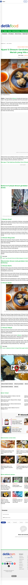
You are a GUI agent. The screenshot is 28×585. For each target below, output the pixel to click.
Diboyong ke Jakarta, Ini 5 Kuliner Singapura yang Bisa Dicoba (7, 467)
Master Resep (18, 33)
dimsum (14, 98)
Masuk (25, 1)
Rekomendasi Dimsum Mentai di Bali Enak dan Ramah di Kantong (11, 404)
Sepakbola (21, 565)
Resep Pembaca (16, 31)
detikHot (20, 562)
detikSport (21, 564)
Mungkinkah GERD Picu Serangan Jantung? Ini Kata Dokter (18, 501)
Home (5, 31)
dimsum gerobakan (18, 383)
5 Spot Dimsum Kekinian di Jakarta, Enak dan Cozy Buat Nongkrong (10, 396)
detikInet (20, 560)
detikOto (20, 567)
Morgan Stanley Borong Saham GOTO (17, 486)
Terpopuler (4, 33)
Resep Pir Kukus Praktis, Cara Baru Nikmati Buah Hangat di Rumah (5, 501)
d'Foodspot (11, 33)
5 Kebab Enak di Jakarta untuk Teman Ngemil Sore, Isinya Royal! (7, 452)
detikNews (21, 556)
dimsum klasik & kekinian (7, 383)
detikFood (3, 43)
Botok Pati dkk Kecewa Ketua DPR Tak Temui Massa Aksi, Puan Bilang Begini (5, 487)
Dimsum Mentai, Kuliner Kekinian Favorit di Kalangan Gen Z (10, 408)
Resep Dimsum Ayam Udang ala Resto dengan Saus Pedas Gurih (11, 400)
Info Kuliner (9, 43)
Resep (9, 31)
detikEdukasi (21, 557)
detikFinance (21, 559)
